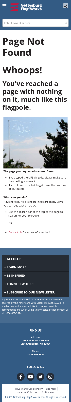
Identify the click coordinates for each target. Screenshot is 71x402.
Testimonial (48, 392)
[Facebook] (20, 376)
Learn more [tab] (16, 267)
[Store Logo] (26, 7)
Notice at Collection (27, 392)
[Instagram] (50, 376)
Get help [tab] (13, 259)
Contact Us (15, 232)
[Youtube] (30, 376)
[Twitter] (40, 376)
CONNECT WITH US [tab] (20, 284)
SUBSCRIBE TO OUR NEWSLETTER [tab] (31, 292)
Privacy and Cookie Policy (29, 388)
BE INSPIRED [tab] (16, 276)
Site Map (51, 388)
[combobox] (35, 23)
